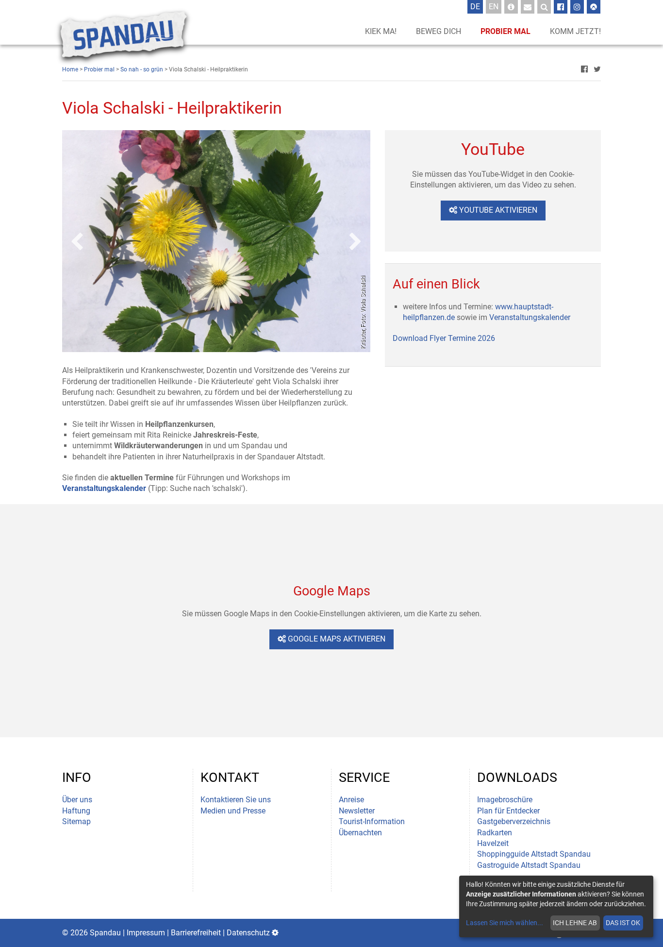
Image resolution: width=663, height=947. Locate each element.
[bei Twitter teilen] (597, 69)
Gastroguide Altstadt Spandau (528, 865)
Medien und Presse (232, 810)
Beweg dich (438, 31)
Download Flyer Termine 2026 (444, 338)
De (476, 6)
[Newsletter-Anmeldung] (527, 7)
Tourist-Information (372, 821)
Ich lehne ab (575, 923)
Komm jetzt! (575, 31)
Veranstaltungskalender (529, 317)
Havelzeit (493, 843)
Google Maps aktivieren (335, 638)
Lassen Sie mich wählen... (504, 923)
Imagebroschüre (504, 799)
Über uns (77, 799)
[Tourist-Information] (511, 7)
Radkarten (494, 832)
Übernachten (360, 832)
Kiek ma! (381, 31)
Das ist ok (623, 923)
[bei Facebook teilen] (584, 69)
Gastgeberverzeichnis (513, 821)
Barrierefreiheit (196, 932)
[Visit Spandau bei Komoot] (593, 7)
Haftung (76, 810)
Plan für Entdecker (508, 810)
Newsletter (357, 810)
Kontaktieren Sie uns (235, 799)
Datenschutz (248, 932)
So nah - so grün (141, 69)
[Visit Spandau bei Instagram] (577, 7)
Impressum (146, 932)
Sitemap (76, 821)
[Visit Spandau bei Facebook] (560, 7)
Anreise (351, 799)
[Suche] (544, 7)
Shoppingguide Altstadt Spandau (534, 854)
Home (70, 69)
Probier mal (505, 31)
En (495, 6)
